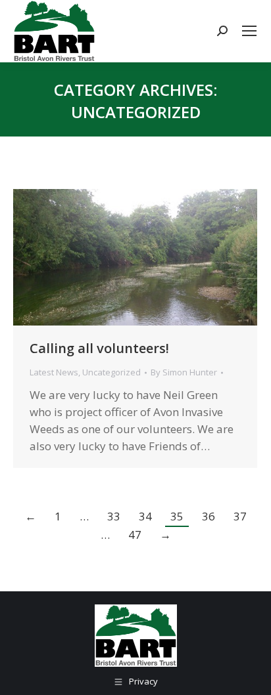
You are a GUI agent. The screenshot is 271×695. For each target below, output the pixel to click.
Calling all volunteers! (99, 348)
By (184, 372)
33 (113, 516)
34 (145, 516)
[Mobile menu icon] (249, 30)
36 (208, 516)
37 (240, 516)
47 (134, 534)
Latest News (54, 372)
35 (177, 516)
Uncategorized (111, 372)
